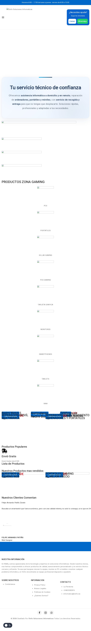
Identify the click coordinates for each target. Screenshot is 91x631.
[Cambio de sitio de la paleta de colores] (7, 625)
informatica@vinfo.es (71, 594)
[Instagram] (45, 612)
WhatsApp (82, 21)
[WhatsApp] (51, 612)
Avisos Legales (40, 588)
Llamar (72, 21)
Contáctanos (10, 584)
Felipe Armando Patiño (13, 537)
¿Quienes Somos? (41, 595)
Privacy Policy (39, 585)
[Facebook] (39, 612)
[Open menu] (3, 17)
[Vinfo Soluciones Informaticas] (25, 17)
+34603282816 (69, 590)
